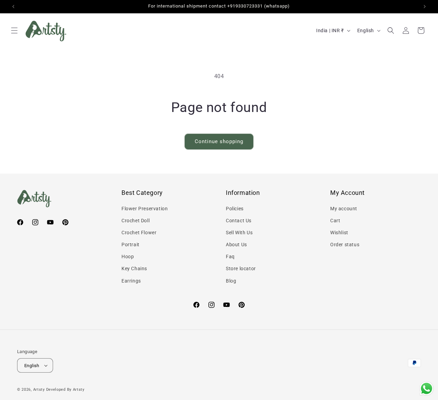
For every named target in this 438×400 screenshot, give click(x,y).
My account (343, 208)
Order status (344, 244)
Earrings (131, 281)
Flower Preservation (144, 208)
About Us (236, 244)
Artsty (39, 389)
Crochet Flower (138, 232)
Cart (335, 220)
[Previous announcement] (13, 6)
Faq (230, 256)
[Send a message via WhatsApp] (426, 388)
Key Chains (134, 268)
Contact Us (239, 220)
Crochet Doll (135, 220)
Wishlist (339, 232)
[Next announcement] (424, 6)
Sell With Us (239, 232)
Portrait (130, 244)
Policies (235, 208)
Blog (231, 281)
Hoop (127, 256)
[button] (14, 30)
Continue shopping (219, 141)
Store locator (241, 268)
